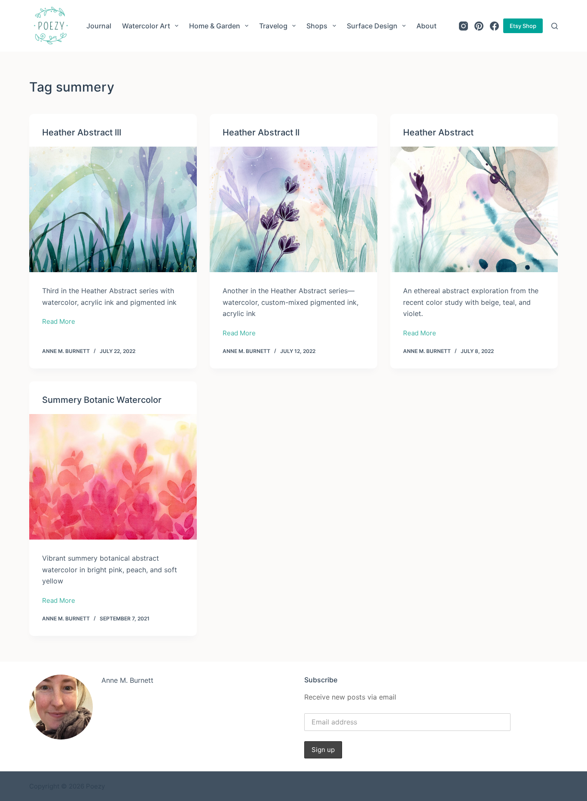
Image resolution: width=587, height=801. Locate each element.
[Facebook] (494, 26)
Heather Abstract (438, 132)
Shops (316, 25)
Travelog (273, 25)
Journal (98, 25)
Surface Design (372, 25)
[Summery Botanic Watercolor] (113, 477)
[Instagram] (463, 26)
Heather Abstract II (261, 132)
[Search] (554, 26)
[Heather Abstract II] (293, 209)
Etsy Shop (523, 25)
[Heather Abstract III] (113, 209)
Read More (58, 322)
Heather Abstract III (81, 132)
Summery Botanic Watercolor (102, 400)
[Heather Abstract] (474, 209)
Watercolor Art (146, 25)
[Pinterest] (478, 26)
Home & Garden (214, 25)
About (426, 25)
